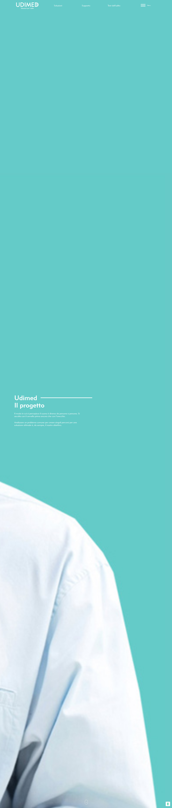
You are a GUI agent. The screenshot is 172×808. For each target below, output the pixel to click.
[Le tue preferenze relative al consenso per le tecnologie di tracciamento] (168, 804)
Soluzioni (58, 5)
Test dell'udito (114, 5)
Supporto (86, 5)
